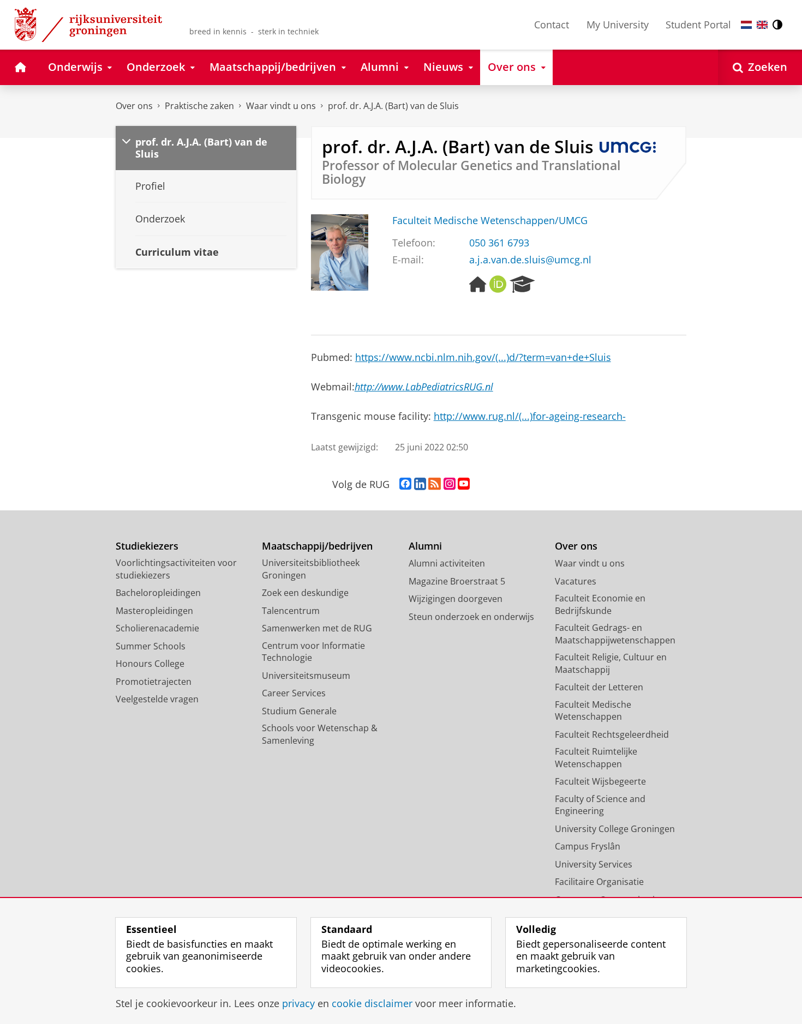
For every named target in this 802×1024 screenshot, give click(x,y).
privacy (298, 1003)
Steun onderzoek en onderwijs (471, 617)
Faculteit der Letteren (599, 687)
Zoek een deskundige (305, 593)
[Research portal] (522, 284)
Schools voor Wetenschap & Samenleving (320, 734)
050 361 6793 (499, 243)
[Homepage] (478, 284)
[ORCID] (498, 284)
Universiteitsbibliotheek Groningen (311, 569)
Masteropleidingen (154, 611)
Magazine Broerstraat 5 (457, 581)
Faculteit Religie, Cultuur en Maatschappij (611, 663)
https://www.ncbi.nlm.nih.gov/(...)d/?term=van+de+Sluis (483, 357)
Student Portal (698, 24)
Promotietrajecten (153, 682)
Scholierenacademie (157, 628)
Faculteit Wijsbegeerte (600, 781)
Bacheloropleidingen (158, 593)
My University (617, 24)
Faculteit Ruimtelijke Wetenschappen (596, 757)
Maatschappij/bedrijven (317, 546)
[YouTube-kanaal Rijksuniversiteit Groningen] (464, 484)
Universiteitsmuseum (306, 676)
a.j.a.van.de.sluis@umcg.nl (530, 260)
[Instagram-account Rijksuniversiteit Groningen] (450, 484)
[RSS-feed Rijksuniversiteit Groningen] (434, 484)
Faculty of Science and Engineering (600, 805)
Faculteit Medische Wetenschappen (593, 710)
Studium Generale (299, 711)
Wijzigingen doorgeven (455, 599)
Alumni (425, 546)
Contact (551, 24)
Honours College (150, 664)
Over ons (134, 106)
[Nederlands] (746, 25)
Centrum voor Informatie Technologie (313, 652)
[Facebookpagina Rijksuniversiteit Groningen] (405, 484)
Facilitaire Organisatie (599, 882)
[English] (762, 25)
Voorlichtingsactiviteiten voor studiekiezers (176, 569)
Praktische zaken (199, 106)
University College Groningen (615, 829)
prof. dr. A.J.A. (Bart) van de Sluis (393, 106)
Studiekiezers (147, 546)
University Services (593, 864)
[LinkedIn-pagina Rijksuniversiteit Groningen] (420, 484)
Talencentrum (291, 611)
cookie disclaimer (372, 1003)
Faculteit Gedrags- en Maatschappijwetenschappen (615, 634)
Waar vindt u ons (281, 106)
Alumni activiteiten (447, 563)
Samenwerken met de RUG (317, 628)
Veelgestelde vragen (157, 699)
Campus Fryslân (587, 846)
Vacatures (575, 581)
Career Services (294, 693)
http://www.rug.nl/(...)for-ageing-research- (530, 416)
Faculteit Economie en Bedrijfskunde (600, 604)
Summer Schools (150, 646)
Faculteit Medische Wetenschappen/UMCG (490, 220)
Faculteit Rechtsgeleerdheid (612, 734)
